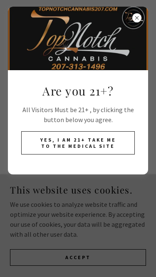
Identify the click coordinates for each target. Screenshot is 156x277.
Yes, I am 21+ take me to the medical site (78, 143)
